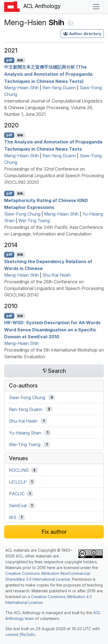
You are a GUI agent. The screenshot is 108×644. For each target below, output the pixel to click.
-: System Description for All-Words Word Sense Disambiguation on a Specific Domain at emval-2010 (52, 329)
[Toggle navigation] (96, 6)
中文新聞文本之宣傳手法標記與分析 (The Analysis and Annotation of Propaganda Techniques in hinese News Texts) (48, 74)
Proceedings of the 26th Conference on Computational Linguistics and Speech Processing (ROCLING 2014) (54, 288)
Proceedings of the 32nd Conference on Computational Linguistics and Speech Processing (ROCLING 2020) (54, 175)
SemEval (18, 505)
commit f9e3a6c (20, 634)
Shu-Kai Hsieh (56, 275)
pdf (9, 60)
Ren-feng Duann (59, 87)
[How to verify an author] (69, 22)
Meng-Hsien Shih (21, 87)
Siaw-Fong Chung (22, 214)
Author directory (85, 33)
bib (20, 60)
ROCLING (19, 470)
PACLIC (17, 493)
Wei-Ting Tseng (34, 220)
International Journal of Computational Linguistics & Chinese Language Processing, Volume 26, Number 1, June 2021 (53, 107)
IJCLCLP (18, 482)
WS (12, 517)
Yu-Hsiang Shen (25, 432)
